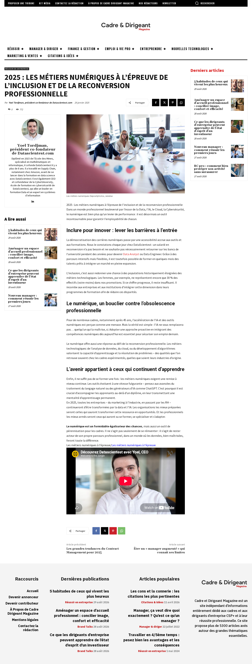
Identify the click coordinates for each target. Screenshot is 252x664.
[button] (205, 3)
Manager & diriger (150, 627)
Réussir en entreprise (16, 69)
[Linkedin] (32, 200)
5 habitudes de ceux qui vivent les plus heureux (25, 232)
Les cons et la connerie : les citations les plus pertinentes (153, 593)
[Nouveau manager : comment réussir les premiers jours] (50, 300)
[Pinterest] (172, 102)
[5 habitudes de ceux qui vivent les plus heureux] (50, 234)
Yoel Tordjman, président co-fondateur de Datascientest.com (40, 102)
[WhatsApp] (181, 102)
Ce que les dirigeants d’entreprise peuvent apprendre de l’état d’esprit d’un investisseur (23, 277)
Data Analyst (131, 254)
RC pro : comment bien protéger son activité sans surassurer (211, 169)
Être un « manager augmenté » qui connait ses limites (159, 550)
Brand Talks (85, 627)
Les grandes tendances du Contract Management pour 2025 (92, 550)
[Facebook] (155, 102)
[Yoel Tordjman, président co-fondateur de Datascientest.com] (33, 129)
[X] (164, 102)
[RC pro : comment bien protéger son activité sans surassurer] (237, 170)
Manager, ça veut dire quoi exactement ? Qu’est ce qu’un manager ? (153, 616)
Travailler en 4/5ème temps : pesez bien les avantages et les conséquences (151, 640)
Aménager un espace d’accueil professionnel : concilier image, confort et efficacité (25, 253)
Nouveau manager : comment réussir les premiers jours (23, 299)
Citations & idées (152, 602)
